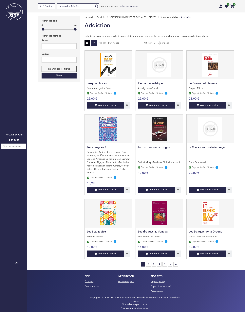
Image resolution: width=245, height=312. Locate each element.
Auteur (45, 40)
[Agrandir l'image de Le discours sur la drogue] (159, 129)
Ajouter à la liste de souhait (127, 105)
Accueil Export (14, 135)
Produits (14, 140)
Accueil (89, 17)
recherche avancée (128, 6)
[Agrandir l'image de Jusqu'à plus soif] (108, 65)
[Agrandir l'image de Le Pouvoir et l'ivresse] (210, 65)
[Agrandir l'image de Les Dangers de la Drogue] (210, 213)
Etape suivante (170, 264)
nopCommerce (141, 308)
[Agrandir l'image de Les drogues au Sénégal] (159, 213)
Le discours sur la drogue (154, 147)
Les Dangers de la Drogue (205, 231)
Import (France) (158, 282)
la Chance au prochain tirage (207, 147)
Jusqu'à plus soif (97, 83)
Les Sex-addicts (96, 231)
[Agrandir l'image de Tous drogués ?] (108, 129)
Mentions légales (126, 282)
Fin (176, 264)
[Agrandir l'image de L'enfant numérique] (159, 65)
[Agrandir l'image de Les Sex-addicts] (108, 213)
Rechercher (96, 6)
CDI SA (143, 305)
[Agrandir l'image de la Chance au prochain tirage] (210, 129)
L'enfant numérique (150, 83)
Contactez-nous (92, 287)
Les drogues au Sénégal (153, 231)
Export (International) (161, 287)
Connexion (220, 6)
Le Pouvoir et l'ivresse (203, 83)
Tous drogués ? (96, 147)
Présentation (157, 291)
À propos (89, 282)
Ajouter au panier (107, 105)
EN (16, 263)
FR (12, 263)
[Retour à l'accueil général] (14, 11)
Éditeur (45, 54)
